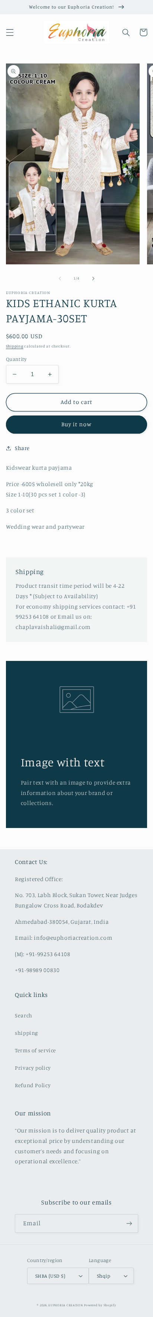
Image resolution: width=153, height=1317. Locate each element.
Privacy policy (33, 1068)
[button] (9, 32)
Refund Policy (33, 1085)
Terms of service (35, 1050)
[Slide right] (93, 278)
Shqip (103, 1276)
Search (23, 1015)
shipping (26, 1033)
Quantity (16, 359)
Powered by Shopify (100, 1305)
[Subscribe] (129, 1223)
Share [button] (22, 448)
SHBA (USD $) (50, 1276)
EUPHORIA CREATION (65, 1305)
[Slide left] (60, 278)
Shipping (14, 346)
